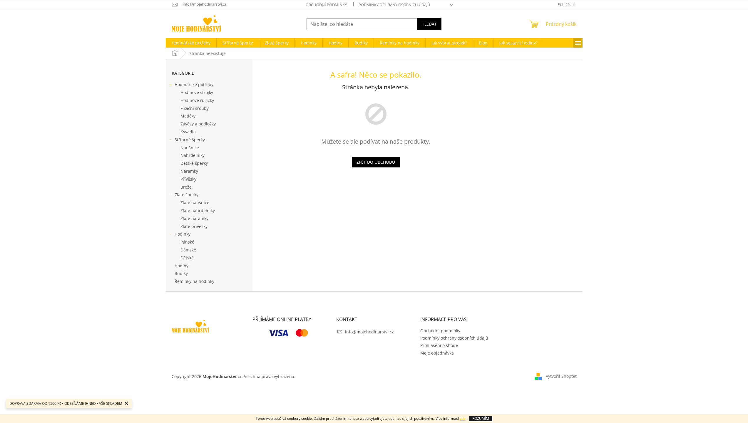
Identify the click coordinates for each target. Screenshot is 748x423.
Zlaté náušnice (194, 202)
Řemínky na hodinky (194, 281)
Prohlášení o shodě (439, 345)
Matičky (187, 116)
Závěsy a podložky (198, 124)
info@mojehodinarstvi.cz (369, 332)
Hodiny (181, 265)
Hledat (429, 24)
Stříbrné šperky (190, 139)
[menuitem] (191, 43)
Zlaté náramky (194, 218)
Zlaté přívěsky (194, 226)
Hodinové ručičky (197, 100)
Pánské (187, 242)
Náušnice (189, 147)
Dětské (187, 258)
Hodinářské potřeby (194, 84)
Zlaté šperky (186, 194)
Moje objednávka (437, 353)
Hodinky (182, 234)
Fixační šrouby (194, 108)
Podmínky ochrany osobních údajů (394, 4)
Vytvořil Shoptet (561, 376)
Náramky (189, 171)
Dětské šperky (194, 163)
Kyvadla (188, 132)
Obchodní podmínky (326, 4)
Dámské (188, 250)
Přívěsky (188, 179)
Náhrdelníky (192, 155)
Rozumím (480, 418)
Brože (186, 187)
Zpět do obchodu (376, 162)
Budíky (181, 273)
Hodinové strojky (196, 92)
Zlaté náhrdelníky (197, 210)
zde (463, 418)
